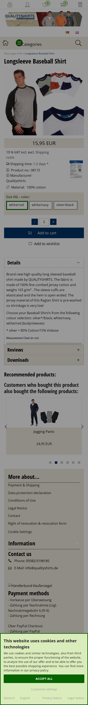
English (25, 698)
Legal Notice (76, 698)
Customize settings (44, 689)
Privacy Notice (52, 698)
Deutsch (9, 698)
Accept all (44, 679)
